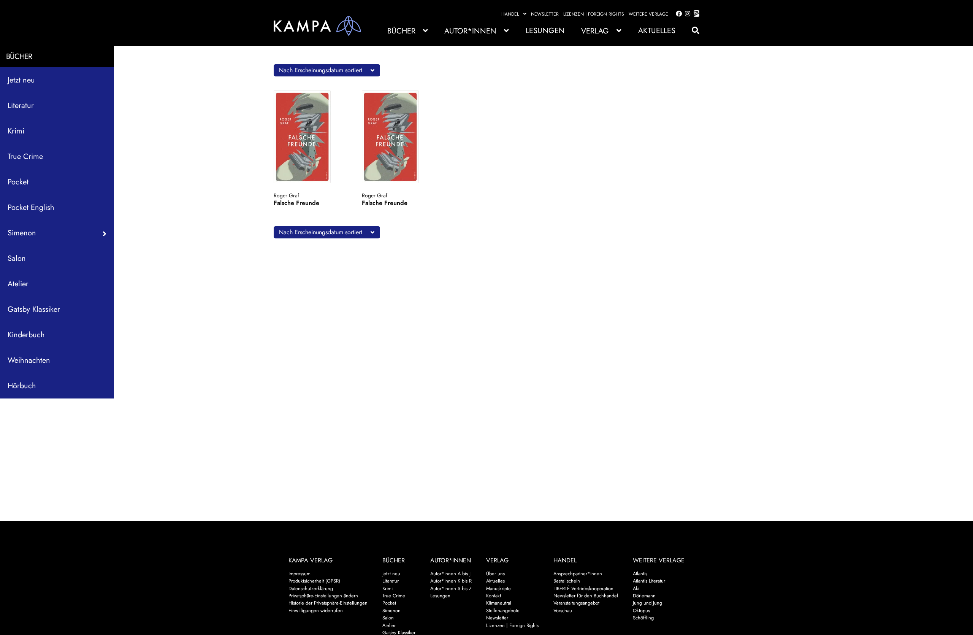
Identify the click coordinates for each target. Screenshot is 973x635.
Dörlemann (644, 595)
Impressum (299, 573)
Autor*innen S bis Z (451, 588)
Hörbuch (22, 385)
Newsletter (545, 14)
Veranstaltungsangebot (576, 602)
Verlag (595, 31)
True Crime (25, 156)
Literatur (21, 105)
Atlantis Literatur (649, 580)
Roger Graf (286, 195)
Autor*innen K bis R (451, 580)
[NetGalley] (695, 14)
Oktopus (641, 610)
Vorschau (562, 610)
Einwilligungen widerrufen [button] (315, 610)
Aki (636, 588)
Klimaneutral (498, 602)
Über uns (495, 573)
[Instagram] (686, 14)
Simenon (391, 610)
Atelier (18, 283)
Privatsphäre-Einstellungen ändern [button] (323, 595)
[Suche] (691, 30)
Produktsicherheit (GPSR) (314, 580)
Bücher (401, 31)
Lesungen (545, 30)
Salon (17, 258)
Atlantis (640, 573)
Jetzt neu (21, 80)
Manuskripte (498, 588)
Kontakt (493, 595)
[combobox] (327, 70)
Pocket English (31, 207)
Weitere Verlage (648, 14)
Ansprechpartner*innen (577, 573)
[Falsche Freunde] (309, 136)
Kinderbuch (26, 334)
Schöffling (643, 617)
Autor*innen (470, 31)
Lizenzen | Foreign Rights (593, 14)
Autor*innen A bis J (450, 573)
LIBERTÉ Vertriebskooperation (583, 588)
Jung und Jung (647, 602)
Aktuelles (656, 30)
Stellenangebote (503, 610)
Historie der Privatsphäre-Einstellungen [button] (328, 602)
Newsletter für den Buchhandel (585, 595)
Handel (510, 14)
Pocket (18, 181)
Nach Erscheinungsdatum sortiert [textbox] (320, 70)
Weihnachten (29, 360)
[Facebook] (677, 14)
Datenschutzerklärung (310, 588)
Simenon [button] (22, 232)
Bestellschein (566, 580)
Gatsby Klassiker (34, 309)
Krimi (16, 131)
